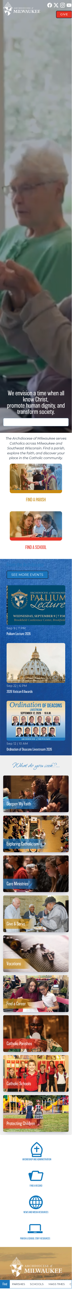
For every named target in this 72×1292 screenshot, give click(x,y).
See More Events (27, 575)
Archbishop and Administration (36, 1159)
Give (64, 14)
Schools (37, 1284)
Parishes (18, 1284)
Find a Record (36, 1185)
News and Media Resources (36, 1212)
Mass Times (57, 1284)
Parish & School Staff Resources (35, 1238)
